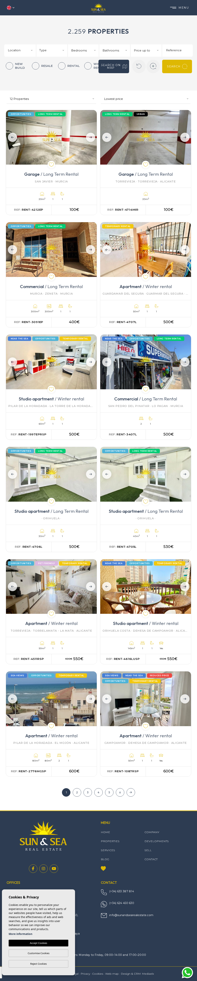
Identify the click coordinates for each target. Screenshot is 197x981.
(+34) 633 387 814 (121, 891)
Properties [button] (110, 841)
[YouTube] (54, 868)
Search (173, 66)
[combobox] (21, 50)
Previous (11, 137)
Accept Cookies (38, 943)
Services (108, 850)
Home (105, 832)
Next (91, 137)
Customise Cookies (38, 953)
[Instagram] (43, 868)
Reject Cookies (38, 963)
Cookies (97, 973)
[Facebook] (33, 868)
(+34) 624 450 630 (121, 903)
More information (20, 934)
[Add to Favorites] (51, 164)
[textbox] (22, 50)
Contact (151, 859)
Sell (148, 850)
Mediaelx (148, 973)
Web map (112, 973)
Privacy (85, 973)
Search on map (111, 66)
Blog (105, 859)
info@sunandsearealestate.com (131, 915)
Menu (184, 7)
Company (151, 832)
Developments (156, 841)
